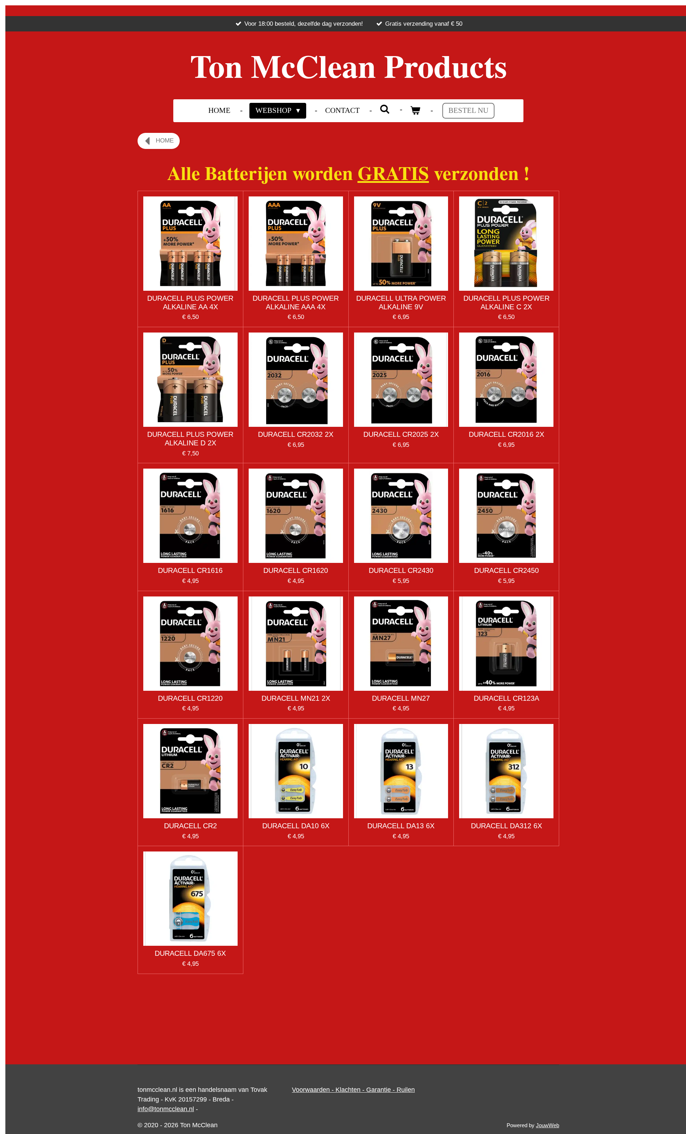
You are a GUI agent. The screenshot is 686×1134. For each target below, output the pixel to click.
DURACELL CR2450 (506, 570)
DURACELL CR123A (506, 698)
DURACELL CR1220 (190, 698)
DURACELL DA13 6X (400, 826)
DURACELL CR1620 (295, 570)
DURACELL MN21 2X (296, 698)
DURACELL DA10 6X (295, 826)
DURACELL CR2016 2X (506, 434)
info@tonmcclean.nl (166, 1109)
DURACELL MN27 (401, 698)
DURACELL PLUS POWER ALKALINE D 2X (190, 438)
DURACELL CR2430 (401, 570)
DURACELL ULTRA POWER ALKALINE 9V (401, 302)
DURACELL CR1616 (190, 570)
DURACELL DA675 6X (190, 953)
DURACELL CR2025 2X (401, 434)
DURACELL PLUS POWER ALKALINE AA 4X (190, 302)
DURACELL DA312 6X (506, 826)
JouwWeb (547, 1125)
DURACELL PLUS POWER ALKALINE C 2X (506, 302)
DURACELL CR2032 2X (295, 434)
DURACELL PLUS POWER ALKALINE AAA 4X (296, 302)
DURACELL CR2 (190, 826)
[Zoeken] (385, 109)
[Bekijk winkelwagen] (415, 111)
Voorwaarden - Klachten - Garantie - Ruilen (353, 1089)
